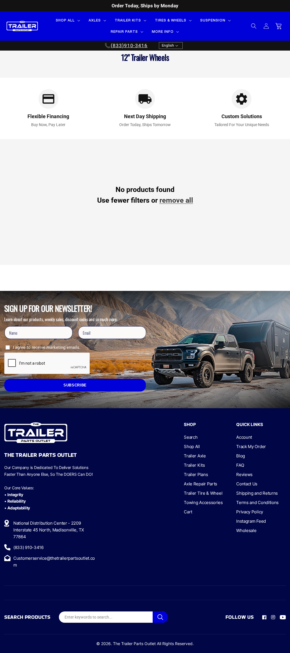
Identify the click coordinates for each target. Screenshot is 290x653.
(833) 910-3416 (28, 547)
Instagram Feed (251, 521)
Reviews (244, 474)
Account (244, 437)
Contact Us (246, 484)
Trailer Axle (195, 456)
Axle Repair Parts (200, 484)
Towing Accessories (203, 502)
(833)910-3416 (129, 45)
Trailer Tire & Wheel (203, 493)
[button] (67, 20)
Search (190, 437)
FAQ (240, 465)
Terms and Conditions (257, 502)
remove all (176, 200)
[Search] (160, 617)
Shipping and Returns (257, 493)
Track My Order (251, 446)
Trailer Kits (194, 465)
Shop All (192, 446)
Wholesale (246, 530)
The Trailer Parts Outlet (134, 643)
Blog (240, 456)
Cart (188, 512)
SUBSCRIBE (75, 385)
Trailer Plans (196, 474)
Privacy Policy (249, 512)
